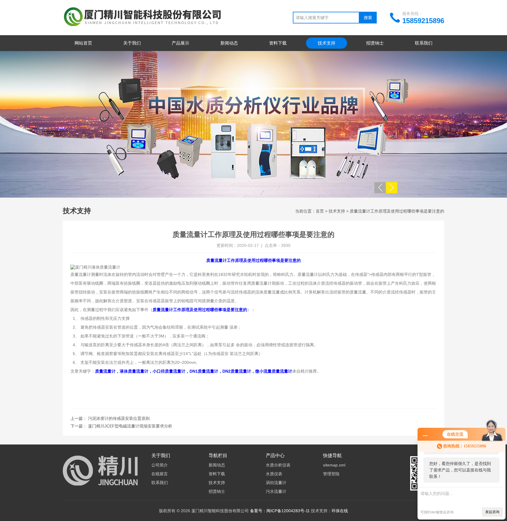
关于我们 (132, 42)
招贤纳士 (375, 42)
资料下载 (278, 42)
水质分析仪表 (278, 465)
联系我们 (423, 42)
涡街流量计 (276, 482)
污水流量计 (276, 491)
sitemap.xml (334, 465)
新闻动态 (229, 42)
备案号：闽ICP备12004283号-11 (280, 510)
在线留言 (159, 473)
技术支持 (326, 42)
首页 (320, 211)
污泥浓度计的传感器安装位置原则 (119, 418)
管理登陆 (331, 473)
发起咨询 (492, 512)
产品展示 (180, 42)
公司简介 (159, 465)
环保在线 (340, 510)
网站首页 (83, 42)
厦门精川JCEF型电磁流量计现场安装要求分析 (130, 426)
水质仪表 (274, 473)
